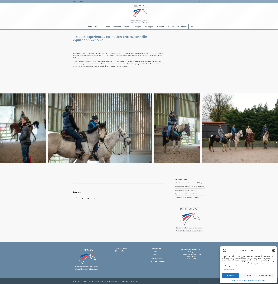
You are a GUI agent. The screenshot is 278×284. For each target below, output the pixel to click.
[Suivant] (273, 128)
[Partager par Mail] (88, 198)
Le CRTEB (156, 255)
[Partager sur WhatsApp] (82, 198)
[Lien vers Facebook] (203, 1)
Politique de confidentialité (239, 280)
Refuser (248, 275)
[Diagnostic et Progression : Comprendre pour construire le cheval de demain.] (276, 142)
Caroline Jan (100, 281)
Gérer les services (228, 270)
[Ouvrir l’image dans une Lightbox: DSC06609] (150, 160)
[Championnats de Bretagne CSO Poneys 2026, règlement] (1, 142)
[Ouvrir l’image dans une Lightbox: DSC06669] (198, 160)
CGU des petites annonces (156, 262)
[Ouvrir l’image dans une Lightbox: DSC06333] (44, 160)
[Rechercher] (191, 26)
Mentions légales (156, 258)
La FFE (156, 251)
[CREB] (139, 13)
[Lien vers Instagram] (199, 1)
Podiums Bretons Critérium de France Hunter (186, 190)
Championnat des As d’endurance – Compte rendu (187, 197)
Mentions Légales (110, 281)
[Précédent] (5, 128)
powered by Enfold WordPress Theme (127, 281)
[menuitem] (75, 1)
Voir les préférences (266, 275)
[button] (274, 250)
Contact (81, 1)
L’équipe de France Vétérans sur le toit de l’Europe (187, 194)
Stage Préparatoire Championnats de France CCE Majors (189, 186)
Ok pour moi (230, 275)
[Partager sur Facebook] (76, 198)
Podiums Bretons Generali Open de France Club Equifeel (189, 183)
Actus (75, 1)
